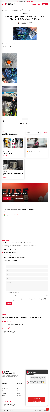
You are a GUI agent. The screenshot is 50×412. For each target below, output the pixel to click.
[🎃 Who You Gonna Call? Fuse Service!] (37, 143)
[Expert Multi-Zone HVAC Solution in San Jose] (13, 165)
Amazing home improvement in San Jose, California (13, 152)
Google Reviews (9, 215)
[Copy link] (29, 123)
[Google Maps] (12, 410)
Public (3, 395)
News (29, 139)
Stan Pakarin (24, 22)
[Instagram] (4, 410)
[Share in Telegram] (26, 123)
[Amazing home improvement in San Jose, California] (13, 143)
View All (45, 132)
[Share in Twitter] (23, 123)
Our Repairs (25, 13)
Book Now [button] (45, 4)
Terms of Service (19, 300)
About (18, 386)
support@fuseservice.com (11, 328)
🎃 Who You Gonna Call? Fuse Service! (35, 152)
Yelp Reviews (22, 215)
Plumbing (4, 393)
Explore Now (5, 155)
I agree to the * (14, 292)
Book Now (7, 198)
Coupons (19, 395)
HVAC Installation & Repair (10, 161)
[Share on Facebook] (21, 123)
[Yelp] (10, 410)
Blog (18, 388)
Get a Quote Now (36, 4)
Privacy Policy (16, 292)
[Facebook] (1, 410)
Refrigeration (5, 388)
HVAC (3, 386)
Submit (9, 303)
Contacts (19, 390)
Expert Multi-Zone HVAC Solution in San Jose (13, 174)
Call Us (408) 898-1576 (20, 198)
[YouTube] (7, 410)
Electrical (4, 390)
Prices (18, 393)
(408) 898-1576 (29, 1)
